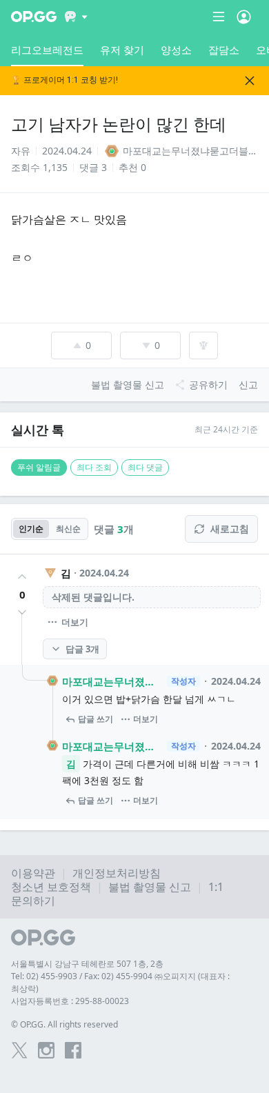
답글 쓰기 (95, 719)
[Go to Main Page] (34, 16)
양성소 (176, 50)
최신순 (68, 528)
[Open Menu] (244, 16)
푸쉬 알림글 (39, 467)
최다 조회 (94, 467)
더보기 (74, 622)
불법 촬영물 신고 (149, 886)
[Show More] (76, 16)
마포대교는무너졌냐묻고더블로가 (112, 681)
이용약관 (33, 873)
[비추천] (22, 612)
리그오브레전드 (47, 50)
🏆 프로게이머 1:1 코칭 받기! (64, 80)
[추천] (22, 576)
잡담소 (223, 50)
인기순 (31, 528)
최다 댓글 (145, 467)
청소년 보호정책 (51, 886)
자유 (20, 150)
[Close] (249, 80)
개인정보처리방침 (116, 873)
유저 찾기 (122, 50)
